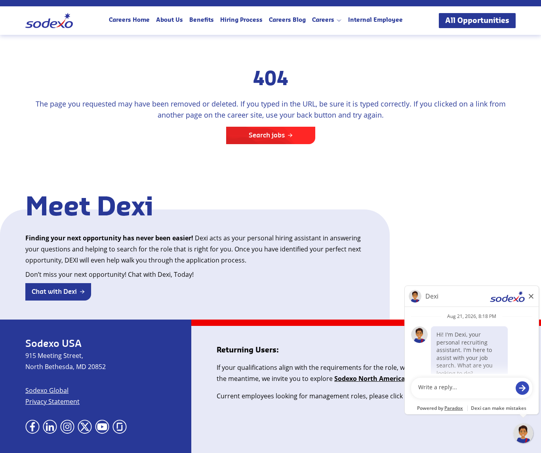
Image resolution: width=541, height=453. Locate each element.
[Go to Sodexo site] (49, 21)
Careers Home (129, 20)
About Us (169, 20)
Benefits (201, 20)
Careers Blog (287, 20)
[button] (58, 292)
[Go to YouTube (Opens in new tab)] (102, 427)
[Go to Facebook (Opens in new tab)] (32, 427)
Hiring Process (241, 20)
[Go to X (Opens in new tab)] (85, 427)
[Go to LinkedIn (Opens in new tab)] (50, 427)
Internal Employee (375, 20)
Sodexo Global (47, 390)
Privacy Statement (52, 401)
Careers (323, 20)
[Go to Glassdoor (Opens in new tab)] (119, 427)
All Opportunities (477, 20)
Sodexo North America (369, 378)
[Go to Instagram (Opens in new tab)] (67, 427)
